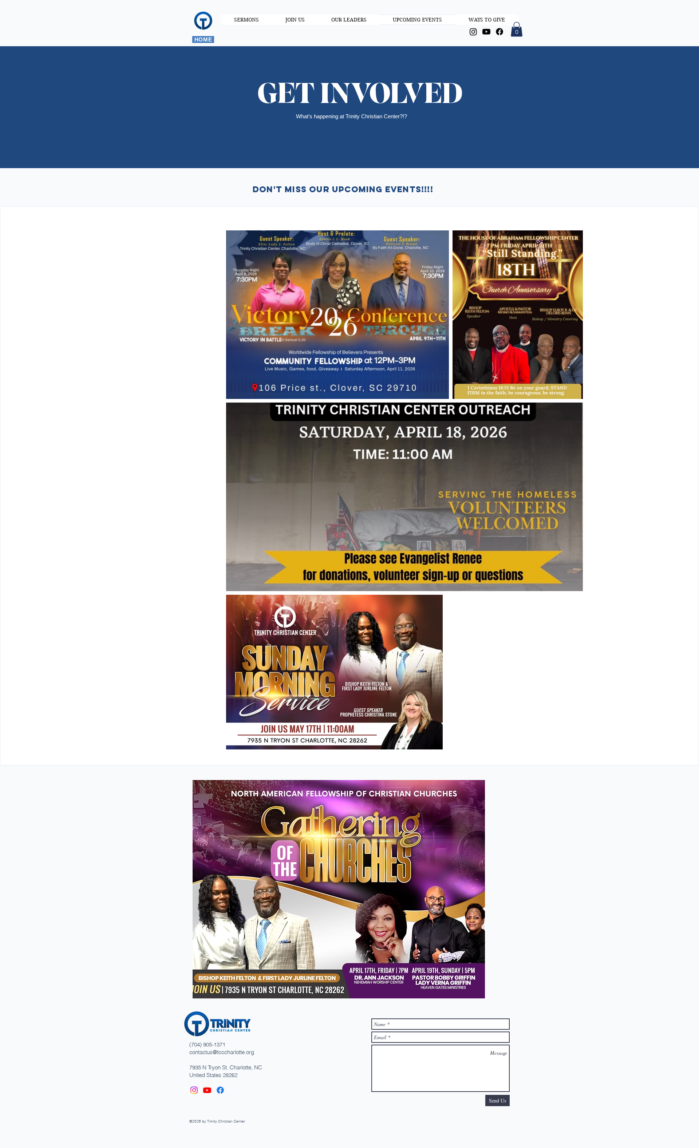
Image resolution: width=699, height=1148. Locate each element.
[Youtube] (486, 31)
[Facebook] (499, 31)
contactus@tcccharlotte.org (221, 1052)
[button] (516, 29)
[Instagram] (473, 31)
